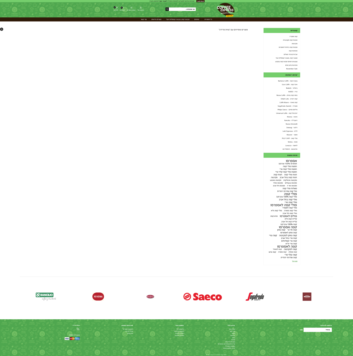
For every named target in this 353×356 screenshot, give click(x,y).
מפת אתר (232, 329)
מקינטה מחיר (278, 183)
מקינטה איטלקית (290, 180)
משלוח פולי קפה (290, 188)
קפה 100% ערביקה (288, 224)
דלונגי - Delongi (291, 127)
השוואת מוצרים (131, 10)
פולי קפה (290, 194)
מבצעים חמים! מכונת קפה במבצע (286, 61)
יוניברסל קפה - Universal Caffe (286, 113)
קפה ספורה (282, 252)
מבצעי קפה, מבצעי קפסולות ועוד (286, 58)
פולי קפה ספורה (290, 210)
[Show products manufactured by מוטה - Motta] (46, 296)
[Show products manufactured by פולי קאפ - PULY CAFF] (98, 296)
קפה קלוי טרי (291, 254)
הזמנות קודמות (179, 331)
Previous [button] (333, 295)
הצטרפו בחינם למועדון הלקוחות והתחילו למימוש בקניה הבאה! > (171, 2)
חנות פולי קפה (290, 174)
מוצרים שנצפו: (179, 335)
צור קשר (232, 331)
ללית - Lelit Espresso (290, 131)
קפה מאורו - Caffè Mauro (288, 102)
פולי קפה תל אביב (290, 213)
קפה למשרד (277, 249)
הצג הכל (294, 261)
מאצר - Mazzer (292, 135)
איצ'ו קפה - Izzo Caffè (289, 84)
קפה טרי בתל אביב (289, 238)
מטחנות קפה (293, 51)
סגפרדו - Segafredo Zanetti (287, 106)
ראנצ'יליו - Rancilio (290, 120)
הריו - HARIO (292, 92)
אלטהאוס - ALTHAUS (290, 149)
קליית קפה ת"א (291, 218)
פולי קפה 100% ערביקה (286, 196)
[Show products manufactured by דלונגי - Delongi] (255, 296)
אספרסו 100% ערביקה (288, 163)
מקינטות (294, 44)
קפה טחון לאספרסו (288, 232)
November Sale (291, 69)
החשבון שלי (140, 10)
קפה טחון (281, 229)
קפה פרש (272, 252)
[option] (307, 296)
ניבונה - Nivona (292, 117)
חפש (233, 333)
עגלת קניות (129, 331)
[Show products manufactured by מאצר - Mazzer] (150, 296)
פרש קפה (274, 216)
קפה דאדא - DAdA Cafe (289, 99)
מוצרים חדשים (230, 342)
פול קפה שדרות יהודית (287, 191)
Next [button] (20, 295)
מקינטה (274, 177)
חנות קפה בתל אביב (288, 177)
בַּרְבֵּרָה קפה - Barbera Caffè (287, 81)
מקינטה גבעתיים (291, 183)
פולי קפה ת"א (276, 210)
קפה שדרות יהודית (289, 257)
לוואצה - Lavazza (291, 145)
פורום (233, 340)
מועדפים (130, 333)
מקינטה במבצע (275, 180)
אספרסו (291, 160)
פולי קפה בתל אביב (288, 199)
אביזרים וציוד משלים (290, 54)
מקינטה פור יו (292, 185)
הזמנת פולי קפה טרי (288, 169)
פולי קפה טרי (291, 202)
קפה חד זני (292, 229)
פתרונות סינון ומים (291, 65)
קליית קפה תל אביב (289, 221)
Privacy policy (230, 346)
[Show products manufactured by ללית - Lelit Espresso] (202, 296)
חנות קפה (278, 174)
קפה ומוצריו (293, 36)
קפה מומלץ (293, 252)
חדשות (232, 335)
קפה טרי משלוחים (289, 240)
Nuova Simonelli (291, 124)
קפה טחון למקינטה (288, 235)
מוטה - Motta (292, 142)
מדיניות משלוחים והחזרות (226, 344)
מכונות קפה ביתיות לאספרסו (288, 47)
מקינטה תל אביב (279, 185)
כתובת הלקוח (179, 333)
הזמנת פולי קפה (290, 166)
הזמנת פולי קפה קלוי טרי (286, 171)
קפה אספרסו (288, 227)
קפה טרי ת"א (291, 243)
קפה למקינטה (290, 249)
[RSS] (78, 328)
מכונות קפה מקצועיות (290, 40)
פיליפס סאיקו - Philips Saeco (287, 110)
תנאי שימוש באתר (229, 348)
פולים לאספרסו (288, 216)
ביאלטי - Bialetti (291, 88)
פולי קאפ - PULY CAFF (289, 138)
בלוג (233, 337)
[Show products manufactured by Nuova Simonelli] (307, 296)
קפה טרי (273, 235)
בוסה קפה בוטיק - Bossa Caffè (287, 95)
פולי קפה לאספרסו (283, 205)
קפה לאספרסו (287, 246)
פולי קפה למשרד (289, 207)
